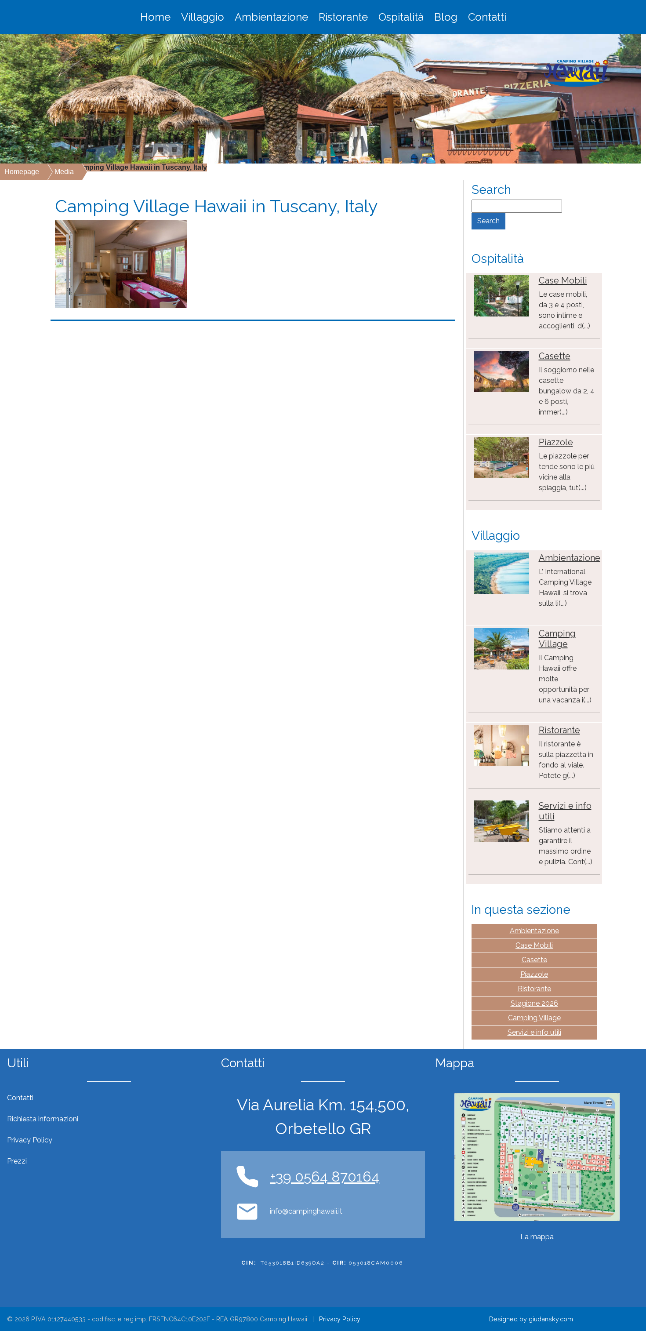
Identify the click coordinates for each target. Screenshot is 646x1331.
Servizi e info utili (534, 1032)
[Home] (576, 73)
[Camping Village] (501, 648)
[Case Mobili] (501, 295)
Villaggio (202, 17)
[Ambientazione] (501, 572)
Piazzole (556, 442)
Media (64, 171)
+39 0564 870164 (324, 1176)
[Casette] (501, 371)
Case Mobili (563, 280)
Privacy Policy (339, 1319)
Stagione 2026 (534, 1003)
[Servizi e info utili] (501, 820)
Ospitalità (401, 17)
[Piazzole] (501, 457)
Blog (445, 17)
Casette (554, 356)
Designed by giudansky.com (531, 1319)
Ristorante (343, 17)
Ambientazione (271, 17)
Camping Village (557, 638)
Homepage (21, 171)
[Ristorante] (501, 745)
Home (155, 17)
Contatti (487, 17)
